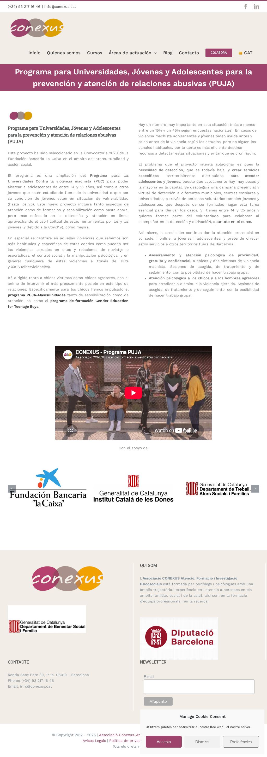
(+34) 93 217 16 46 (24, 6)
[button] (12, 489)
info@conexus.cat (60, 6)
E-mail (149, 677)
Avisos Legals (94, 740)
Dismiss (202, 742)
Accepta (164, 742)
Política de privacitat (128, 740)
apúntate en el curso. (232, 222)
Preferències (241, 742)
